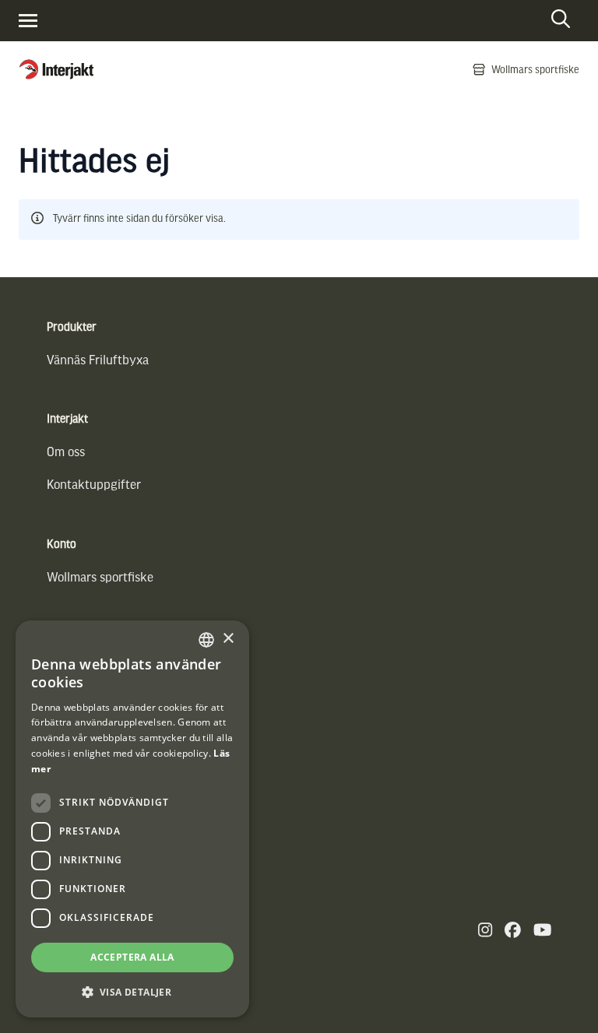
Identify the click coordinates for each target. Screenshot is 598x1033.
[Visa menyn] (28, 20)
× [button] (228, 639)
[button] (132, 992)
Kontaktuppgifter (94, 483)
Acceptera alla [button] (132, 957)
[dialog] (132, 818)
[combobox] (206, 640)
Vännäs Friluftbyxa (98, 359)
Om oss (66, 451)
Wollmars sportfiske (100, 576)
